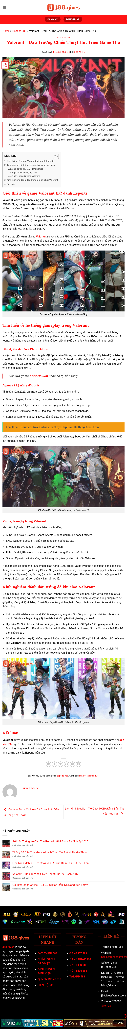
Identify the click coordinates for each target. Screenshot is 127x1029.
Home (6, 31)
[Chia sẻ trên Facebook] (54, 764)
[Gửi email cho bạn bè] (66, 764)
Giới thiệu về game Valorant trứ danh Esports (30, 161)
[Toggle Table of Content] (54, 156)
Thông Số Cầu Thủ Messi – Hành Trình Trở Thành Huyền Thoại (49, 852)
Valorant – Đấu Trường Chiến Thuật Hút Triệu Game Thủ (45, 874)
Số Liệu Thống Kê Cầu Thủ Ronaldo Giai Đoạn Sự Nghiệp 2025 (50, 841)
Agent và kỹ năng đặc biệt (24, 172)
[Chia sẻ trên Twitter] (60, 764)
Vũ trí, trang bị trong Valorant (26, 176)
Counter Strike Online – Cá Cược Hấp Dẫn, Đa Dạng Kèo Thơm (50, 885)
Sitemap (106, 1005)
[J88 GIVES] (63, 7)
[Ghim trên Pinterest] (72, 764)
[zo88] (95, 1023)
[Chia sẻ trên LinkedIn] (78, 764)
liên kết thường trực (89, 776)
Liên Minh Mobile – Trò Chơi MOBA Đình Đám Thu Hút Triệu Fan (50, 863)
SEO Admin (79, 52)
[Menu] (4, 7)
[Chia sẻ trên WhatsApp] (48, 764)
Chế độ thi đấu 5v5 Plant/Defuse (27, 169)
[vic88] (32, 1023)
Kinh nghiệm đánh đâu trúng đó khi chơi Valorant (32, 180)
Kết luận (11, 184)
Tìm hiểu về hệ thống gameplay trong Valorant (31, 165)
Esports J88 (19, 31)
